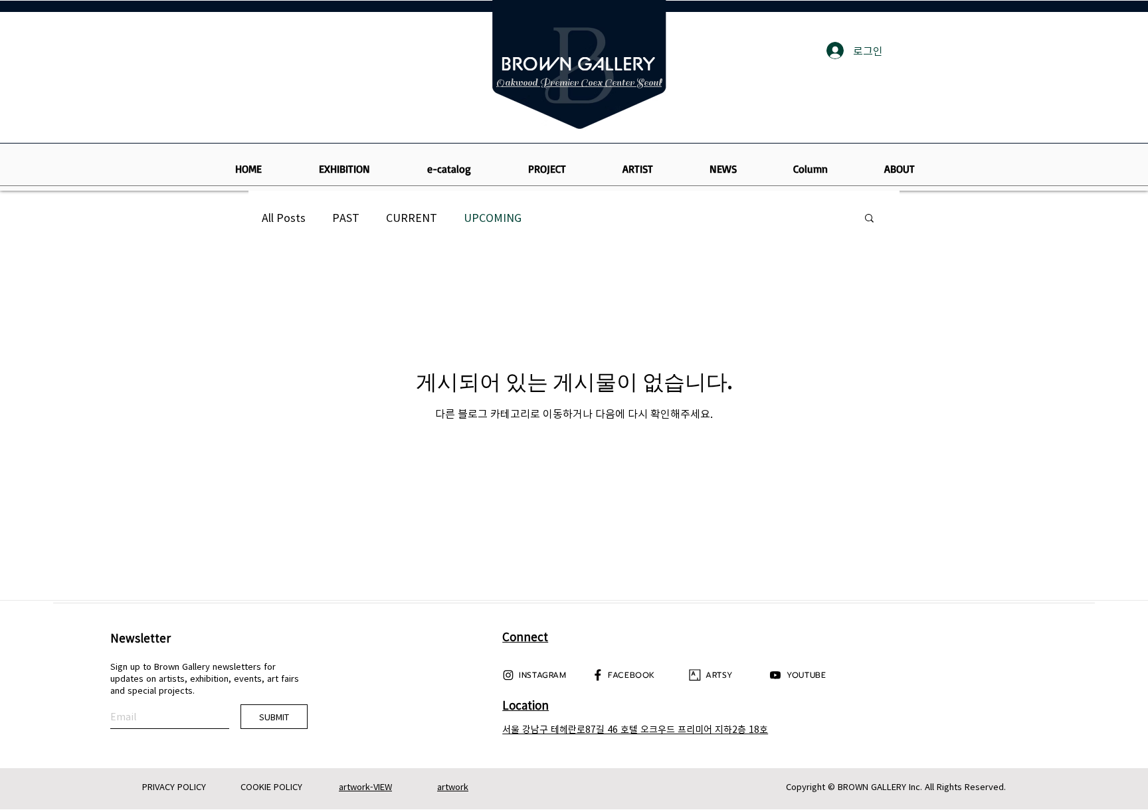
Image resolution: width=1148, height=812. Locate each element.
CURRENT (411, 217)
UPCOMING (493, 217)
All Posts (284, 217)
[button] (869, 219)
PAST (345, 217)
